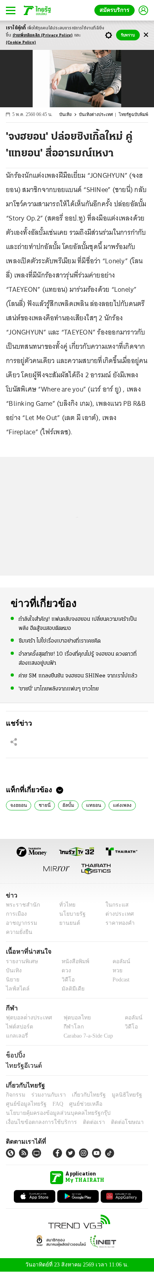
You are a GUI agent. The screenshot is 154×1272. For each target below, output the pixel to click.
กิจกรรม (15, 1095)
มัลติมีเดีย (70, 989)
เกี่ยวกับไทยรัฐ (83, 1095)
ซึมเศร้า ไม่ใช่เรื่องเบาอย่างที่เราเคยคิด (60, 641)
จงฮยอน (18, 804)
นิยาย (12, 980)
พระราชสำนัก (20, 905)
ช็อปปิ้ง (14, 1055)
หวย (114, 970)
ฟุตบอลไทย (70, 1018)
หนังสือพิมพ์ (72, 961)
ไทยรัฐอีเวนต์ (22, 1066)
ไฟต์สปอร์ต (18, 1027)
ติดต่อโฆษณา (114, 1123)
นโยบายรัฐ (69, 914)
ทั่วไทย (65, 905)
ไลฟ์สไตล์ (16, 989)
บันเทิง (68, 114)
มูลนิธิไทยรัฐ (118, 1095)
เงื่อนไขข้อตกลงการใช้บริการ (37, 1123)
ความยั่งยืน (18, 932)
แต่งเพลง (117, 804)
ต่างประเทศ (116, 914)
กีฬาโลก (67, 1027)
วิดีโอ (65, 980)
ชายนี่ (43, 804)
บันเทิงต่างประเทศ (97, 114)
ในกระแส (114, 905)
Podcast (119, 980)
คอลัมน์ (117, 961)
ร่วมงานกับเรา (45, 1095)
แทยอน (90, 804)
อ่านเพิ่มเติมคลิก (43, 35)
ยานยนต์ (67, 923)
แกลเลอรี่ (16, 1036)
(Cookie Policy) (21, 42)
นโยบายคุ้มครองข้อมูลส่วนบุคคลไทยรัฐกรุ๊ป (52, 1113)
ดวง (64, 970)
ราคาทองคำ (117, 923)
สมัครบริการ (116, 10)
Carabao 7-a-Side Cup (86, 1036)
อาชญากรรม (20, 923)
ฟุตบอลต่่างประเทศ (26, 1018)
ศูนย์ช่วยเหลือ (78, 1104)
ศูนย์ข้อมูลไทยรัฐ (24, 1104)
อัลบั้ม (65, 804)
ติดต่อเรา (83, 1123)
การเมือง (15, 914)
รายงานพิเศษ (20, 961)
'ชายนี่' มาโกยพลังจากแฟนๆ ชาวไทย (59, 688)
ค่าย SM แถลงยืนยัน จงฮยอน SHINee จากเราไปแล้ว (78, 675)
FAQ (52, 1104)
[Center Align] (146, 35)
